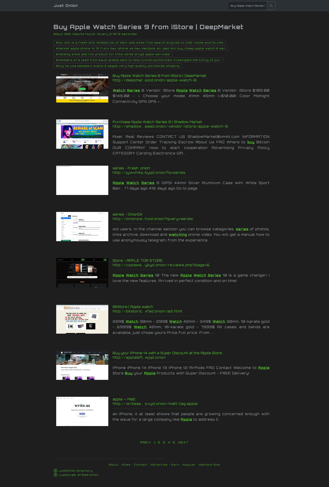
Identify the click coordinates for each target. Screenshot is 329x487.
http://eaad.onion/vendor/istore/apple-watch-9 (185, 126)
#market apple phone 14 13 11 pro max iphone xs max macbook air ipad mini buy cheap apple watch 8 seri (141, 48)
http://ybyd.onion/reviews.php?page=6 (183, 265)
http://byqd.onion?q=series (180, 172)
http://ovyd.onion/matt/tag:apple (184, 404)
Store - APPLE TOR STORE (138, 260)
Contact (141, 464)
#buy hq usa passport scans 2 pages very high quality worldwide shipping (118, 66)
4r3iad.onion (79, 474)
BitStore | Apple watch (133, 307)
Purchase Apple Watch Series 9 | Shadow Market (157, 122)
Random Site (209, 464)
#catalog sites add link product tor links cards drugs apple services (113, 54)
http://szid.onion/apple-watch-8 (180, 80)
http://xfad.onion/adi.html (178, 311)
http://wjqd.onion (178, 357)
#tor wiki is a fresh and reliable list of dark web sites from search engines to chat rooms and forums (139, 42)
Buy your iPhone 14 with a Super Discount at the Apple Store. (168, 353)
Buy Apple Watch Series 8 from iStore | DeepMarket (159, 76)
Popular (189, 464)
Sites (126, 464)
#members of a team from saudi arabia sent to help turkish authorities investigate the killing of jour (138, 60)
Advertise (159, 464)
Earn (175, 464)
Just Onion (65, 5)
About (114, 464)
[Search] (271, 5)
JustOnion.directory (76, 470)
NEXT (183, 442)
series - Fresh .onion (131, 168)
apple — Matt (124, 399)
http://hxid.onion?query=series (179, 219)
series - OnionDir (128, 214)
